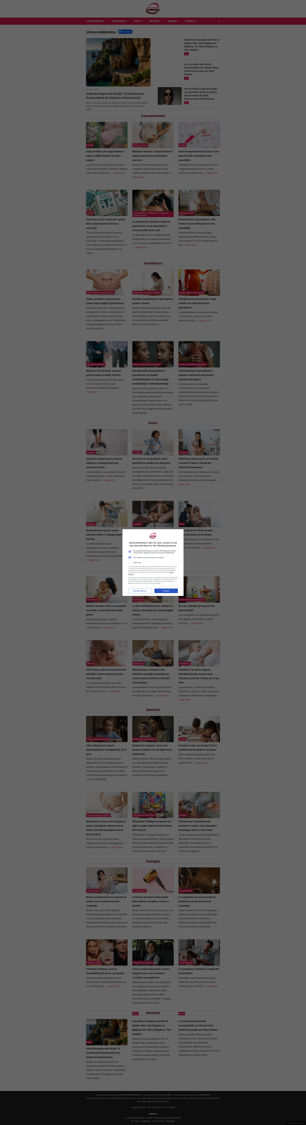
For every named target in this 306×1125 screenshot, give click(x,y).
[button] (153, 562)
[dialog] (153, 562)
